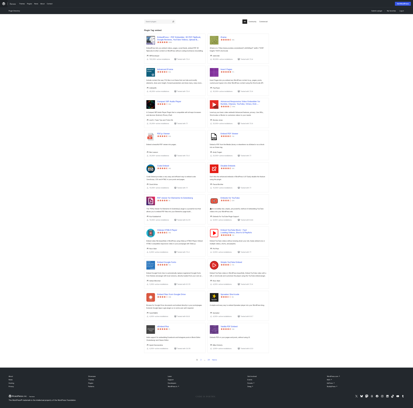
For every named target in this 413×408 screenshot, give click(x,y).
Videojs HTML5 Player (167, 230)
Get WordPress (403, 4)
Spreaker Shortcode (230, 294)
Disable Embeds (228, 166)
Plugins (90, 383)
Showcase (92, 376)
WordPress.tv (173, 386)
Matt (329, 380)
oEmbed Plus (163, 326)
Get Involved (252, 376)
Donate (250, 383)
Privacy (11, 386)
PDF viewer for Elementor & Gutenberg (175, 198)
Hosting (11, 383)
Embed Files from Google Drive (171, 294)
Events (249, 380)
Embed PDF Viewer (229, 133)
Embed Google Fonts (166, 262)
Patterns (91, 386)
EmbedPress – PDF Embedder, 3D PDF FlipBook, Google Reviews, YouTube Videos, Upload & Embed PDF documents (179, 38)
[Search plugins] (173, 21)
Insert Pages (226, 69)
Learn (170, 376)
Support (171, 380)
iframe (224, 37)
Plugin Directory (14, 11)
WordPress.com (333, 376)
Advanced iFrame (165, 69)
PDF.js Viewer (163, 133)
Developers (172, 383)
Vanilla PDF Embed (229, 326)
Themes (91, 380)
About (11, 376)
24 (209, 360)
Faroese (32, 396)
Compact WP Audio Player (169, 101)
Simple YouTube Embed (231, 262)
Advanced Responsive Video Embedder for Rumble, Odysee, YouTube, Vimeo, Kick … (240, 102)
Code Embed (163, 166)
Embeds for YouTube (230, 198)
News (11, 380)
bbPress (331, 383)
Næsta (214, 360)
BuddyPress (332, 386)
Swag (250, 386)
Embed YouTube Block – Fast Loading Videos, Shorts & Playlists (236, 231)
